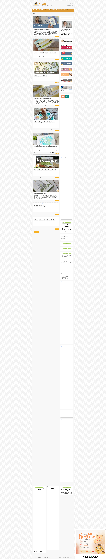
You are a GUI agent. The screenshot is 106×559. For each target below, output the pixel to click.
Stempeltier (42, 4)
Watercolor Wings (50, 152)
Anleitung (40, 36)
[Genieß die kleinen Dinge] (46, 203)
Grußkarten (43, 200)
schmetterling (64, 269)
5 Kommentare (49, 200)
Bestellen (67, 9)
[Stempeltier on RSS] (72, 3)
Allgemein (41, 59)
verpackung (64, 276)
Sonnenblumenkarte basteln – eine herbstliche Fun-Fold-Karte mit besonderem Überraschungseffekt (66, 226)
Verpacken (68, 274)
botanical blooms (64, 256)
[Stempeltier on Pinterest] (69, 3)
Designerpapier (68, 257)
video (68, 276)
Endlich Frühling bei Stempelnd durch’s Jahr (44, 122)
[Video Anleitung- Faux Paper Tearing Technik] (46, 162)
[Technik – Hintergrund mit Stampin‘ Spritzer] (46, 217)
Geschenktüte (41, 105)
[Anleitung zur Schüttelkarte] (46, 68)
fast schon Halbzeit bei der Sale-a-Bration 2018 (45, 52)
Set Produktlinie (65, 271)
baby (67, 255)
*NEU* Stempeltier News (65, 235)
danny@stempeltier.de (70, 5)
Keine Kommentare (46, 36)
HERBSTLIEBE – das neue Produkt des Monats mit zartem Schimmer (66, 230)
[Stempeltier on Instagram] (71, 3)
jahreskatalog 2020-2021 (65, 264)
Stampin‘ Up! (63, 9)
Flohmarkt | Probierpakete (39, 9)
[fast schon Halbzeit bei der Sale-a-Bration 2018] (46, 45)
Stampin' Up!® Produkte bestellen (38, 551)
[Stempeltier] (36, 4)
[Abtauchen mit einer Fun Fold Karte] (46, 22)
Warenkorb (45, 9)
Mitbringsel (68, 265)
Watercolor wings (64, 277)
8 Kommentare (54, 152)
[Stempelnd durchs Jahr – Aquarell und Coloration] (46, 139)
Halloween (62, 261)
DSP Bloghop (65, 258)
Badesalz (70, 255)
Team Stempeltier (64, 274)
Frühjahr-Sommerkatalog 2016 (46, 213)
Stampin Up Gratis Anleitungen (56, 9)
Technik (42, 36)
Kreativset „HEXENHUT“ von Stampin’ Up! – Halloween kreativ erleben (67, 228)
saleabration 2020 (67, 267)
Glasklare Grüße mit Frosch (40, 193)
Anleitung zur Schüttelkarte (40, 76)
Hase (65, 261)
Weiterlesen (57, 36)
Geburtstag (40, 200)
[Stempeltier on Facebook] (68, 3)
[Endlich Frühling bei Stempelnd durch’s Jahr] (46, 114)
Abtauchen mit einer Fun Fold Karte (42, 29)
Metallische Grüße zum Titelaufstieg (42, 98)
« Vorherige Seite (36, 231)
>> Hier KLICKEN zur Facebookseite (66, 90)
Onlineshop (72, 6)
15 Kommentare (46, 177)
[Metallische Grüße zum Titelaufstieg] (46, 91)
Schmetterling (43, 152)
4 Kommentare (50, 59)
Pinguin (67, 266)
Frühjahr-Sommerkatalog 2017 (45, 129)
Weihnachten (63, 278)
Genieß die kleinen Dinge (40, 205)
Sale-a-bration (44, 59)
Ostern (65, 266)
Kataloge (49, 9)
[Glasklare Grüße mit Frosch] (46, 186)
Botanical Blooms (41, 213)
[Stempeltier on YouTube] (70, 3)
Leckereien (50, 129)
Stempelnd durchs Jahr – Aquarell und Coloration (45, 146)
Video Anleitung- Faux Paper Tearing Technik (45, 170)
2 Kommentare (56, 129)
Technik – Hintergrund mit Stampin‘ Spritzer (44, 220)
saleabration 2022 (68, 268)
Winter (67, 278)
